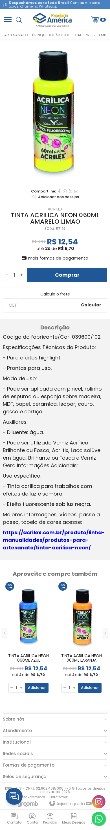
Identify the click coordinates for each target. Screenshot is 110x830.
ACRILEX (55, 209)
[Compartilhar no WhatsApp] (65, 191)
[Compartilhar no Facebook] (59, 191)
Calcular (91, 305)
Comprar (67, 274)
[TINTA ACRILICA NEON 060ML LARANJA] (81, 637)
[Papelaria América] (53, 19)
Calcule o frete (55, 294)
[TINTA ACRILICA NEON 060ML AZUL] (28, 637)
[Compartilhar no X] (70, 191)
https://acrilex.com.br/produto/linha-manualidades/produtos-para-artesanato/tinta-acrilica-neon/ (54, 540)
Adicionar (37, 687)
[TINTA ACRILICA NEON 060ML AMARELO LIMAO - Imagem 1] (55, 113)
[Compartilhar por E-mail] (76, 191)
